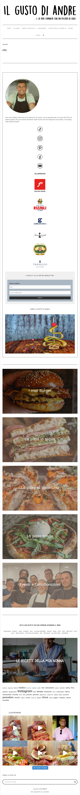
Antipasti (14, 631)
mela (54, 692)
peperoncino (43, 694)
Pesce (63, 631)
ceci (42, 688)
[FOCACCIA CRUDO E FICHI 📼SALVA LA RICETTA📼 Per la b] (40, 752)
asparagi (10, 688)
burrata (34, 688)
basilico (22, 688)
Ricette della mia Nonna (31, 633)
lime (34, 692)
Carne (20, 631)
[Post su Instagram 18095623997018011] (65, 727)
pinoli (56, 694)
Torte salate (47, 633)
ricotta (17, 698)
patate (29, 695)
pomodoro (8, 697)
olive (24, 694)
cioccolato (49, 688)
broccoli (28, 688)
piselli (60, 694)
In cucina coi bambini (40, 631)
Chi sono (16, 28)
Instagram (25, 691)
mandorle (48, 692)
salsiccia (33, 697)
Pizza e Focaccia (20, 633)
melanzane (60, 692)
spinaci (39, 697)
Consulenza (42, 28)
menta (67, 692)
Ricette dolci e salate (57, 28)
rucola (28, 698)
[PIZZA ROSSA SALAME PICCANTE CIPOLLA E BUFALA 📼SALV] (15, 727)
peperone (50, 694)
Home (9, 28)
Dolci (31, 631)
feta (72, 688)
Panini (54, 631)
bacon (16, 688)
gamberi (5, 692)
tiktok (45, 697)
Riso (41, 633)
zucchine (5, 700)
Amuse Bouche (7, 631)
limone (40, 691)
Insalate (49, 631)
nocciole (15, 695)
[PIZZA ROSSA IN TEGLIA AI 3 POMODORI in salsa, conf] (40, 727)
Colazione (25, 631)
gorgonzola (13, 692)
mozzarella (6, 695)
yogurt (56, 698)
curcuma (62, 688)
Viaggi (38, 35)
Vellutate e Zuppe (55, 633)
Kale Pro (45, 789)
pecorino (36, 695)
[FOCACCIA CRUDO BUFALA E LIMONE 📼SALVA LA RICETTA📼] (65, 752)
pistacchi (66, 694)
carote (39, 688)
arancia (4, 688)
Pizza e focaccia (28, 28)
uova (50, 698)
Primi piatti (69, 631)
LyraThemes (46, 792)
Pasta (59, 631)
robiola (23, 697)
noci (20, 694)
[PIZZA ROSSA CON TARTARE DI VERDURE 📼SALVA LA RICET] (15, 752)
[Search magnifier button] (75, 781)
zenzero (62, 698)
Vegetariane (65, 633)
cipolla (57, 688)
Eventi (70, 28)
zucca (68, 698)
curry (68, 688)
